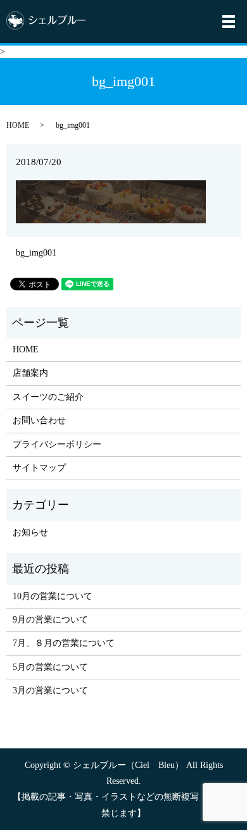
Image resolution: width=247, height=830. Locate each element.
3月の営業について (50, 690)
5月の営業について (50, 667)
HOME (17, 125)
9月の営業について (50, 619)
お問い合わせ (39, 420)
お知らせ (30, 532)
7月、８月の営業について (64, 643)
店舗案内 (30, 373)
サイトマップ (39, 468)
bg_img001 (36, 252)
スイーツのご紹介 (48, 397)
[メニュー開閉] (228, 21)
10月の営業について (52, 596)
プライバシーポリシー (57, 444)
